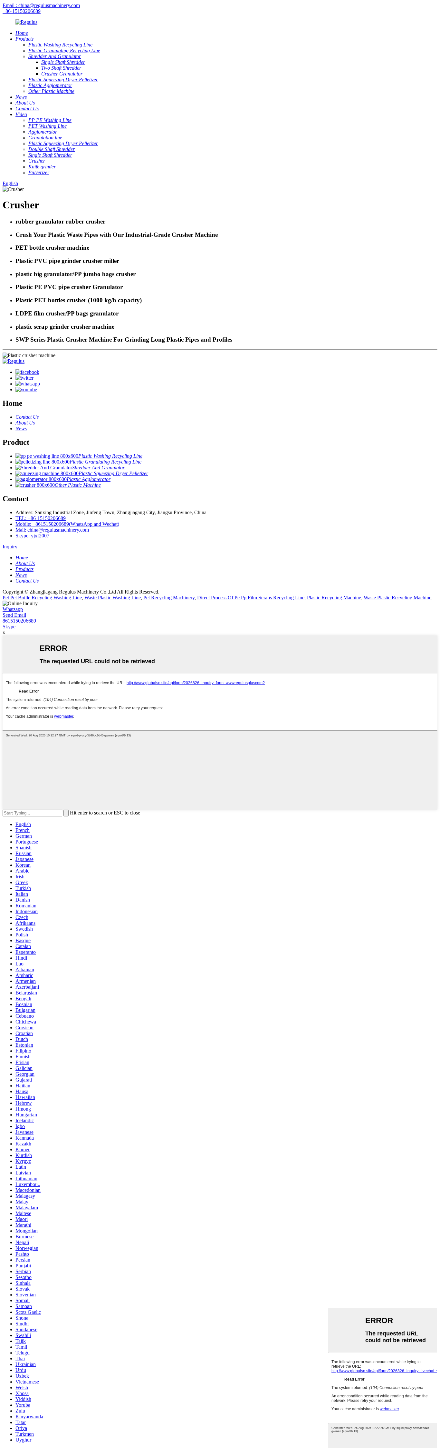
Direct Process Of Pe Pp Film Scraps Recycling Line (250, 597)
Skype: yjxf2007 (32, 535)
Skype (9, 626)
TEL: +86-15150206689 (40, 518)
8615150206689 (19, 621)
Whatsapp (13, 609)
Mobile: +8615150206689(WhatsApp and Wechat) (67, 524)
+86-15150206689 (22, 11)
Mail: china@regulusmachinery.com (52, 530)
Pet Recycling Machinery (169, 597)
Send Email (14, 615)
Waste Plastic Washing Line (112, 597)
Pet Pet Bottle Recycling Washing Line (42, 597)
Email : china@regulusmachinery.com (41, 5)
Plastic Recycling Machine (334, 597)
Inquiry (10, 546)
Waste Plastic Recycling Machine (397, 597)
